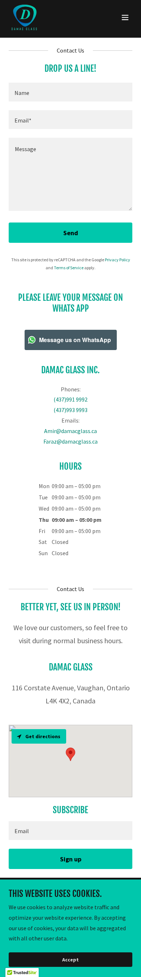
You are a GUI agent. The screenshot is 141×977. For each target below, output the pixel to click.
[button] (125, 17)
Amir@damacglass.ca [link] (70, 431)
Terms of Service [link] (69, 267)
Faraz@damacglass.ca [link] (70, 441)
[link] (24, 17)
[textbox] (70, 92)
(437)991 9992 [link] (70, 399)
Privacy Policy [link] (117, 259)
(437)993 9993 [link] (70, 409)
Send (70, 233)
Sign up (70, 859)
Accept (70, 959)
